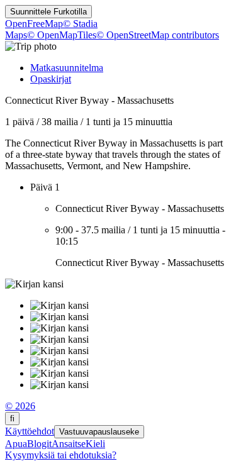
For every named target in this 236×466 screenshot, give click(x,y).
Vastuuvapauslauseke (99, 431)
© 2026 (20, 406)
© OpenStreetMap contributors (157, 35)
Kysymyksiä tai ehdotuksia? (60, 455)
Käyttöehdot (29, 431)
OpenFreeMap (34, 23)
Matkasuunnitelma (66, 67)
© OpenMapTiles (61, 35)
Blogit (39, 443)
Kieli (95, 443)
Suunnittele (48, 11)
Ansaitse (69, 443)
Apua (16, 443)
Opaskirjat (50, 79)
